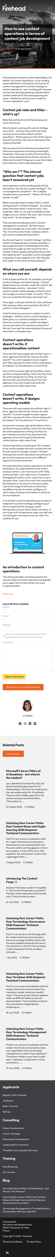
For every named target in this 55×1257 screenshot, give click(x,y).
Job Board (8, 1100)
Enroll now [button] (8, 594)
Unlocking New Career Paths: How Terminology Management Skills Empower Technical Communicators (26, 1034)
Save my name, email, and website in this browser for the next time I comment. (26, 635)
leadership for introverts (15, 1144)
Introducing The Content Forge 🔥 (21, 880)
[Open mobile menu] (50, 8)
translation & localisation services (20, 1150)
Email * (6, 616)
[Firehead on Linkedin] (7, 1252)
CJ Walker (8, 48)
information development (16, 1139)
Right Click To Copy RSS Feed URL (23, 687)
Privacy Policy (34, 1241)
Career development (13, 1128)
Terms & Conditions (12, 1241)
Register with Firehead (14, 1095)
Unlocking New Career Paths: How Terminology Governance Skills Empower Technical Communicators (25, 923)
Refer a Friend (10, 1106)
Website (7, 625)
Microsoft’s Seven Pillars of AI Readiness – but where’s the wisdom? (23, 774)
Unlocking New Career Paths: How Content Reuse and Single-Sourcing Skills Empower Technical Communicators (26, 828)
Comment (8, 642)
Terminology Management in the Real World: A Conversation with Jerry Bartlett (26, 1210)
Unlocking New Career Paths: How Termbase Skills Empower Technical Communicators (26, 977)
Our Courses (9, 1172)
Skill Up (6, 1111)
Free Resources (10, 1166)
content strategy (11, 1133)
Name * (6, 606)
